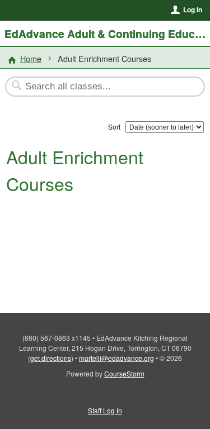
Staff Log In (105, 410)
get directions (50, 358)
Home (30, 58)
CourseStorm (124, 373)
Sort (114, 126)
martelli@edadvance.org (116, 358)
